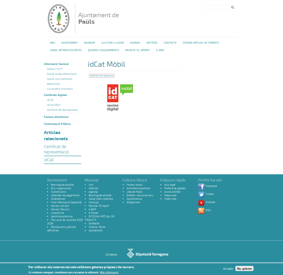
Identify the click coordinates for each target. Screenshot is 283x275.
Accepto (228, 268)
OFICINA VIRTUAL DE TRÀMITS (201, 42)
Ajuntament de (98, 18)
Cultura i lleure (97, 227)
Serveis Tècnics (60, 209)
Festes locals (135, 185)
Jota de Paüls (135, 192)
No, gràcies (244, 268)
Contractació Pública (57, 124)
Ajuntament (69, 42)
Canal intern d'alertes (66, 50)
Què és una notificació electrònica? (59, 81)
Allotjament (133, 202)
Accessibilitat (172, 192)
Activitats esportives (138, 188)
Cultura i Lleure (112, 42)
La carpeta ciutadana (60, 88)
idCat (50, 100)
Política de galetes (175, 188)
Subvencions (58, 192)
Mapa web (170, 195)
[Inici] (58, 32)
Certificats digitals (55, 95)
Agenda (135, 42)
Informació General (56, 64)
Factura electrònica (56, 116)
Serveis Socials (60, 206)
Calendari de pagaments (65, 195)
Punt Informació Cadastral (66, 202)
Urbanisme (57, 213)
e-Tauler (93, 213)
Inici (52, 42)
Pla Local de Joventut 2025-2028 (65, 221)
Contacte (170, 42)
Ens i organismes (61, 188)
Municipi (89, 42)
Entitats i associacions (140, 195)
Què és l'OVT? (55, 69)
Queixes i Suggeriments (103, 50)
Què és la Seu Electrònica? (62, 73)
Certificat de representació (62, 109)
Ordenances (58, 199)
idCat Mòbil (53, 104)
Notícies (151, 42)
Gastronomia (134, 199)
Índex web (170, 199)
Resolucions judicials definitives (61, 228)
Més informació (109, 272)
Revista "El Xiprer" (137, 50)
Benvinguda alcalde (62, 185)
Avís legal (169, 185)
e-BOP (160, 50)
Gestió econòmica (62, 216)
